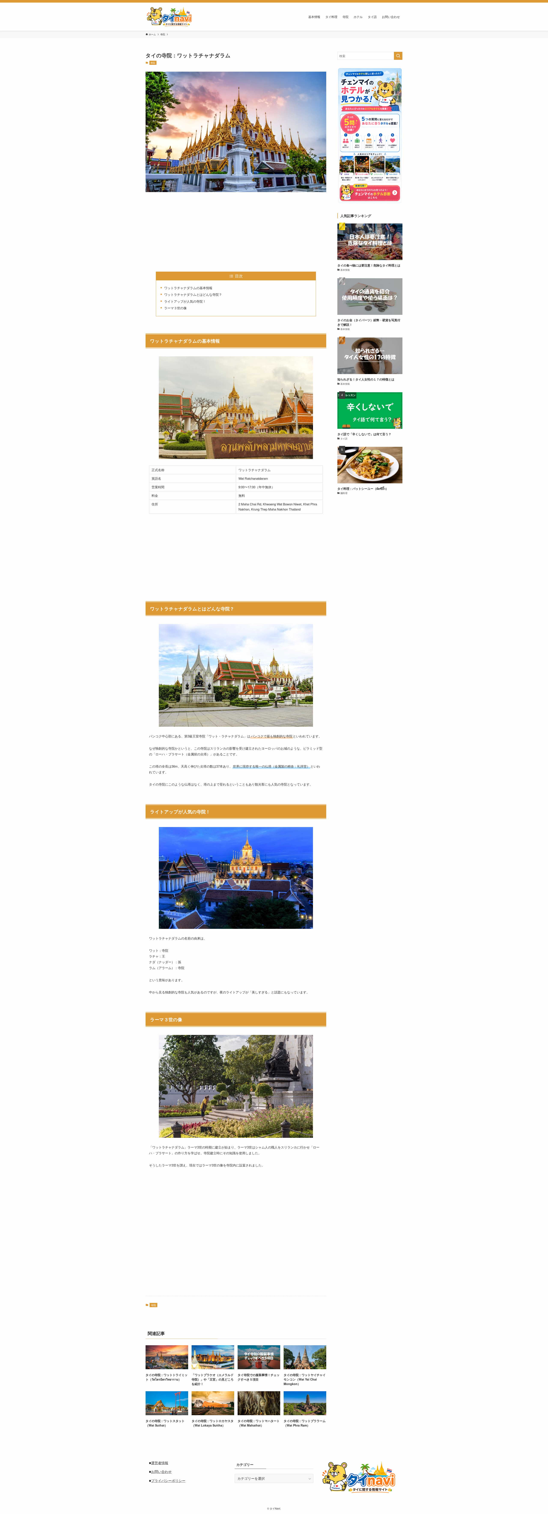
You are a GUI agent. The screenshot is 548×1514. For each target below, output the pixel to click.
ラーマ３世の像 (175, 308)
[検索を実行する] (398, 56)
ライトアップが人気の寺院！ (185, 301)
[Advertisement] (236, 229)
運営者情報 (159, 1462)
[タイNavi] (169, 16)
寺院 (152, 62)
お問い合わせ (161, 1471)
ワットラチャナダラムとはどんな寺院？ (193, 294)
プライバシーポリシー (168, 1480)
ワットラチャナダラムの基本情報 (188, 288)
